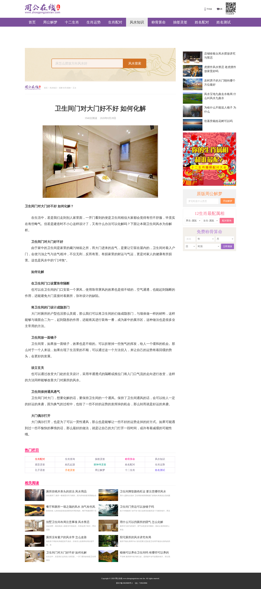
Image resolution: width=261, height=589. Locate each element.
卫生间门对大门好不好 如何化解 (66, 552)
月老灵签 (70, 470)
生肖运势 (93, 22)
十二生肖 (72, 22)
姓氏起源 (70, 464)
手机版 (209, 9)
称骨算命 (158, 22)
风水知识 (137, 22)
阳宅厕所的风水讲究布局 (135, 537)
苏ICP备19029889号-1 (124, 583)
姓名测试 (223, 22)
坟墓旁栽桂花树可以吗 (218, 121)
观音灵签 (40, 464)
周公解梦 (50, 22)
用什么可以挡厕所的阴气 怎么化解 (141, 521)
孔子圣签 (40, 470)
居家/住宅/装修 (65, 88)
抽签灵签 (180, 22)
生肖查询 (70, 459)
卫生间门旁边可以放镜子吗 (137, 506)
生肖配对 (115, 22)
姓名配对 (202, 22)
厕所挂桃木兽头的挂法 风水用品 (66, 491)
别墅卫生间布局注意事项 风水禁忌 (67, 521)
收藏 (220, 9)
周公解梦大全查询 (32, 88)
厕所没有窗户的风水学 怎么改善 (66, 537)
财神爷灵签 (100, 464)
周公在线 (42, 9)
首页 (32, 22)
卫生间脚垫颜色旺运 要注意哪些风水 (143, 491)
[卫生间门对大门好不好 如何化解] (34, 562)
